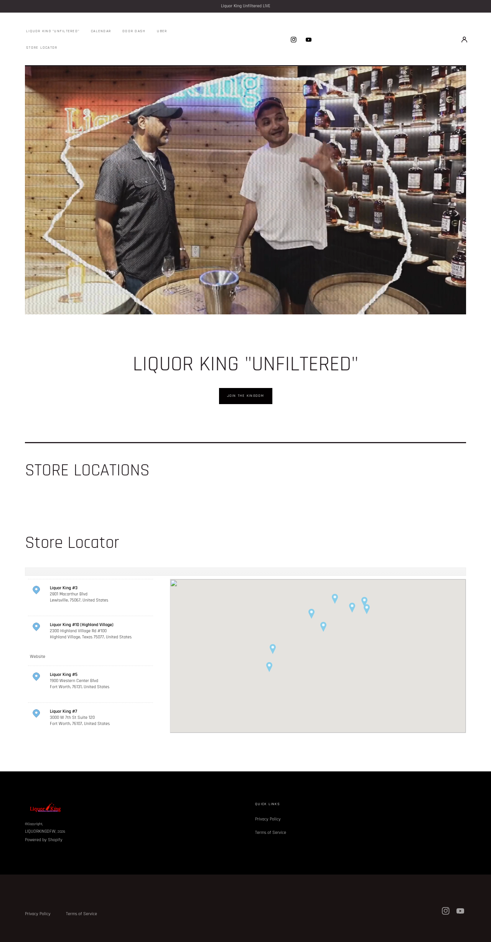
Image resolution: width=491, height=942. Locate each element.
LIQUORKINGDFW (40, 831)
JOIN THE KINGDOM (245, 395)
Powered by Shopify (44, 840)
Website (37, 656)
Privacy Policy (268, 819)
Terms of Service (270, 832)
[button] (464, 39)
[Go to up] (481, 932)
